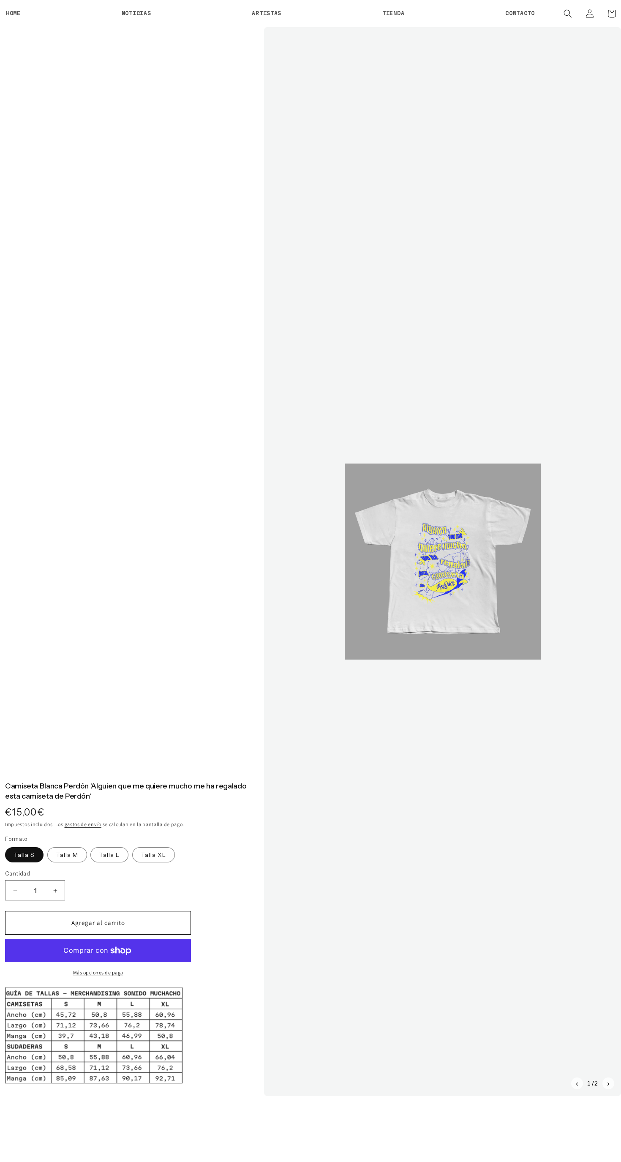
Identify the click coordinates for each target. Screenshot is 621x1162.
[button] (567, 13)
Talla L (109, 855)
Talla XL (153, 855)
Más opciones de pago (98, 973)
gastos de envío (83, 824)
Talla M (67, 855)
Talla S (24, 855)
